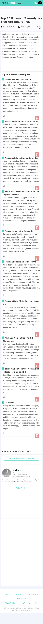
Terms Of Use (17, 594)
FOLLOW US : (10, 603)
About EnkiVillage (32, 594)
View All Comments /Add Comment (21, 459)
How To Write (21, 598)
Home (7, 594)
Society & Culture (9, 27)
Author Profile (21, 488)
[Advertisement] (21, 65)
